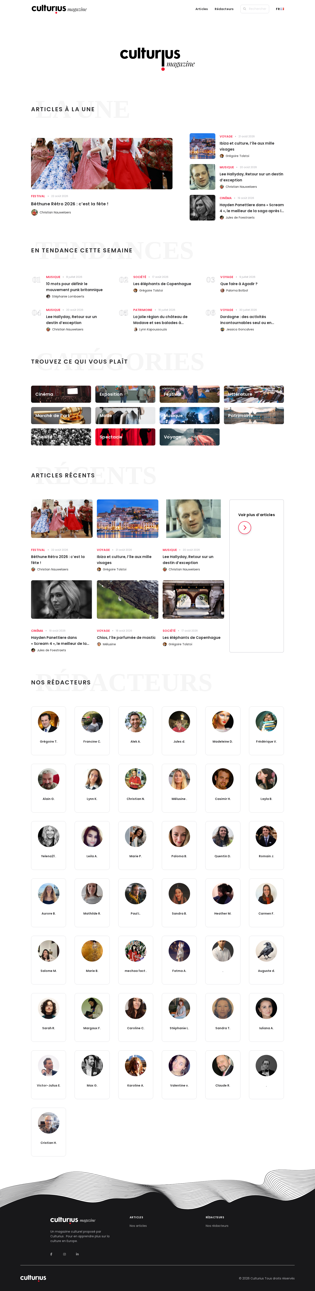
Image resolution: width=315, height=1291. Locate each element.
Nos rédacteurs (217, 1226)
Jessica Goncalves (240, 329)
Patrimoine (142, 310)
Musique (227, 167)
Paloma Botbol (237, 290)
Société (139, 277)
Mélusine (109, 644)
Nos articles (138, 1226)
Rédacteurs (224, 9)
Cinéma (226, 198)
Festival (38, 196)
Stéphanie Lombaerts (68, 296)
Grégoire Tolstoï (237, 156)
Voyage (226, 136)
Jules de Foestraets (240, 217)
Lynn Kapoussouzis (153, 329)
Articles (201, 9)
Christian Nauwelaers (55, 212)
